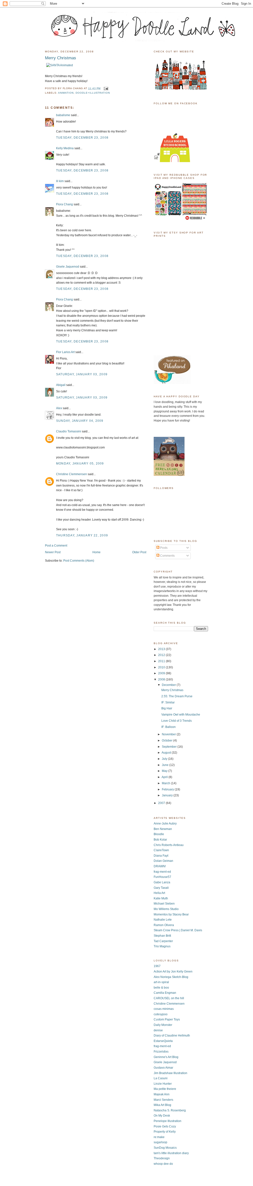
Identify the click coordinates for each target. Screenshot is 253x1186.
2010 (162, 667)
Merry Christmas (172, 690)
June (165, 765)
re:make (159, 1137)
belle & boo (161, 987)
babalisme (63, 115)
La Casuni (161, 1078)
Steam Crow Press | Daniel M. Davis (178, 930)
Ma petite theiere (165, 1089)
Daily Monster (163, 1025)
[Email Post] (105, 88)
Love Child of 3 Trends (176, 720)
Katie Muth (161, 898)
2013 (162, 649)
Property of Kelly (165, 1131)
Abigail (60, 385)
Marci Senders (163, 1099)
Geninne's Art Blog (166, 1057)
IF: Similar (168, 702)
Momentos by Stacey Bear (171, 914)
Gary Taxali (161, 888)
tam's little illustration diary (171, 1153)
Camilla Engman (165, 993)
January (167, 795)
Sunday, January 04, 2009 (80, 421)
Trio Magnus (162, 946)
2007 (162, 803)
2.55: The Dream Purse (176, 696)
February (168, 789)
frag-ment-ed (162, 871)
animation (66, 92)
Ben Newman (163, 829)
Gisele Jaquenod (67, 266)
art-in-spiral (161, 982)
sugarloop (160, 1142)
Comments (167, 555)
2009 (162, 673)
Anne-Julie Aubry (165, 823)
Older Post (139, 552)
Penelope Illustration (167, 1121)
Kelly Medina (65, 148)
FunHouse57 (162, 877)
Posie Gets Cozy (165, 1126)
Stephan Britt (162, 935)
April (165, 777)
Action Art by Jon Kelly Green (173, 971)
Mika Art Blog (162, 1105)
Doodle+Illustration (93, 92)
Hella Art (159, 893)
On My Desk (162, 1115)
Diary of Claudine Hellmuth (172, 1035)
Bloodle (159, 834)
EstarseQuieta (163, 1041)
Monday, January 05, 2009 (80, 463)
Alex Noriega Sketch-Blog (171, 977)
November (169, 734)
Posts (163, 548)
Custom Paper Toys (167, 1019)
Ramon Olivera (164, 925)
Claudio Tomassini (68, 431)
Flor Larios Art (65, 352)
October (167, 740)
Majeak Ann (161, 1094)
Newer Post (53, 552)
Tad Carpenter (163, 941)
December (169, 685)
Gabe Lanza (162, 882)
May (165, 771)
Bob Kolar (160, 839)
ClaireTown (161, 850)
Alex (59, 408)
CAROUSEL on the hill (169, 998)
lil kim (60, 181)
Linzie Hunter (163, 1083)
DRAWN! (160, 866)
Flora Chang (64, 204)
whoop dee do (163, 1163)
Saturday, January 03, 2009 (81, 374)
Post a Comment (56, 545)
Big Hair (166, 708)
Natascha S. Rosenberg (170, 1110)
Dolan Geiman (163, 861)
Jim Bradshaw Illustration (170, 1073)
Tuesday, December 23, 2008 (82, 137)
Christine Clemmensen (71, 474)
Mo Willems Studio (166, 909)
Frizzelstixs (161, 1051)
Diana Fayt (161, 855)
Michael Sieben (164, 903)
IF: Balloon (168, 727)
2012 (162, 655)
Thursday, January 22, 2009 (82, 535)
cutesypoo (161, 1014)
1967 (157, 966)
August (167, 752)
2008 (162, 679)
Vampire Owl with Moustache (180, 714)
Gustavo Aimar (163, 1067)
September (169, 746)
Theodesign (162, 1158)
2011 (162, 661)
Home (96, 552)
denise (158, 1030)
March (166, 783)
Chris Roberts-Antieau (169, 845)
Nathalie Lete (163, 919)
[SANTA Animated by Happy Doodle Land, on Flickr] (59, 65)
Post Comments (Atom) (78, 560)
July (165, 759)
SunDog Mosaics (165, 1147)
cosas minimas (164, 1009)
